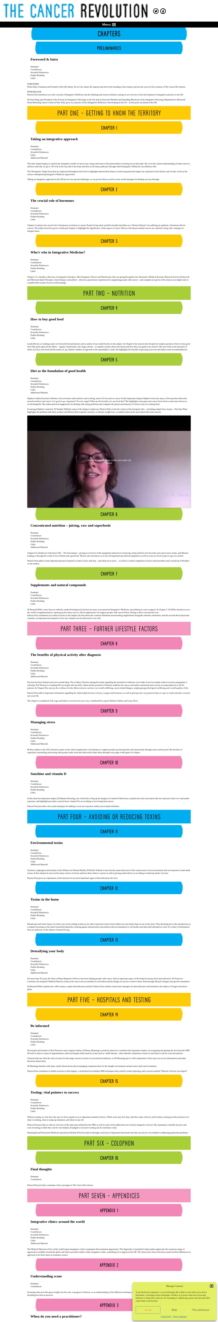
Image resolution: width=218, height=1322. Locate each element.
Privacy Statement (180, 1316)
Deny (174, 1310)
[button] (211, 1286)
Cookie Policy (166, 1316)
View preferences (200, 1310)
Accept (148, 1310)
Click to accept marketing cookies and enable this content (109, 461)
